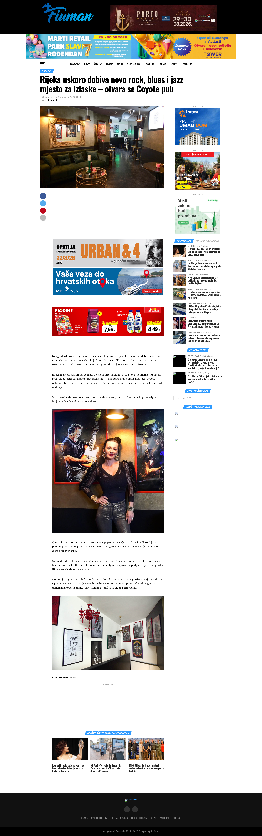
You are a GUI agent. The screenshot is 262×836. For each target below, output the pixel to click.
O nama (163, 63)
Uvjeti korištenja (99, 818)
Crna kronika (133, 63)
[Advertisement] (108, 214)
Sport (120, 63)
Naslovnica (74, 63)
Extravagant (98, 364)
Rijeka (87, 63)
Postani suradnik (119, 818)
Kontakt (174, 63)
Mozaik (109, 63)
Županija (98, 63)
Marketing (188, 63)
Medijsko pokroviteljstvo (143, 818)
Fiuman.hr (53, 100)
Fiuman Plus (149, 63)
